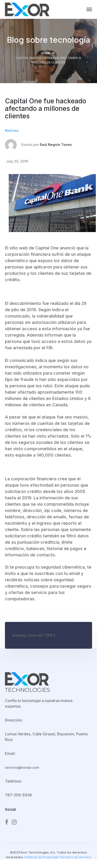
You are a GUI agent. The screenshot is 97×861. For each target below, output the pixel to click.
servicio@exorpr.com (22, 767)
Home (45, 53)
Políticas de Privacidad (41, 857)
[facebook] (6, 822)
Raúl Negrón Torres (56, 145)
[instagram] (14, 822)
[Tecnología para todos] (27, 9)
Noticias (12, 130)
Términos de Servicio (75, 857)
